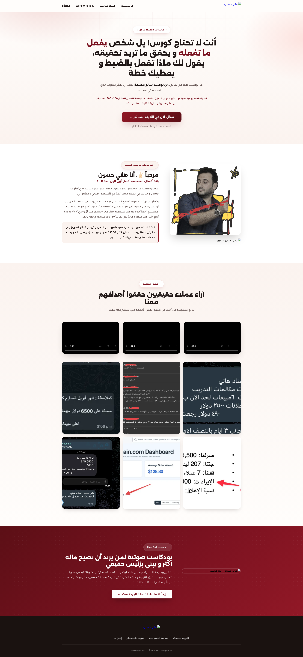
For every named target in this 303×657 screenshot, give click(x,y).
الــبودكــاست (108, 5)
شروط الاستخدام (135, 638)
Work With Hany (85, 5)
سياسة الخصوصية (158, 638)
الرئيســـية (127, 5)
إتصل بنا (118, 638)
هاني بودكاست (181, 638)
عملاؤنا (66, 5)
